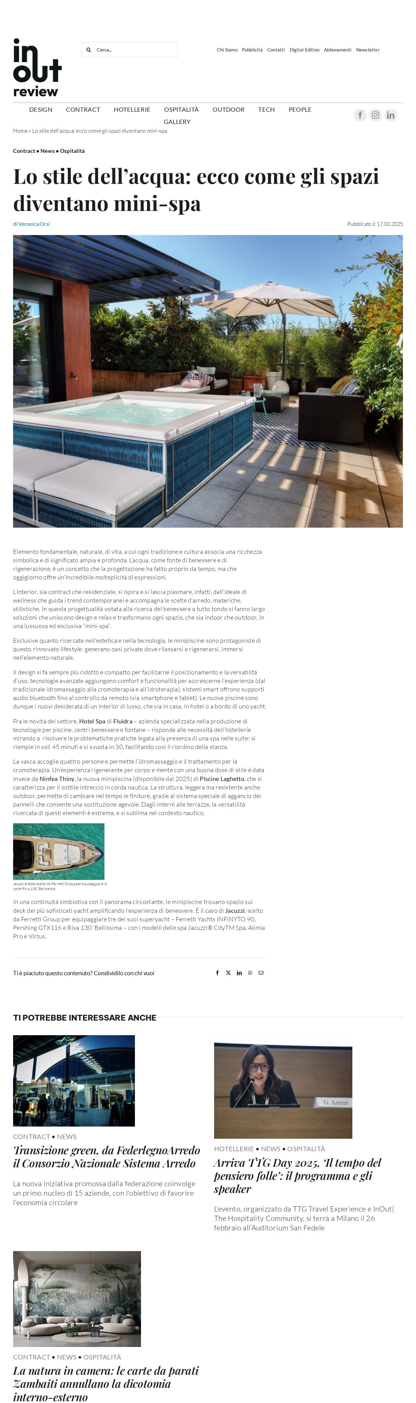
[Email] (261, 973)
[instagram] (375, 115)
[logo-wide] (37, 40)
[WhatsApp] (250, 973)
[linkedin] (391, 115)
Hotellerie (234, 1149)
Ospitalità (306, 1149)
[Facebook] (217, 973)
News (67, 1136)
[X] (228, 973)
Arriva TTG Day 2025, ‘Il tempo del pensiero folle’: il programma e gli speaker (297, 1175)
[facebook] (360, 115)
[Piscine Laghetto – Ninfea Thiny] (208, 237)
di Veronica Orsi (31, 223)
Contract (31, 1136)
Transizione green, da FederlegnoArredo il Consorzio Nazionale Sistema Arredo (106, 1156)
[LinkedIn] (239, 973)
